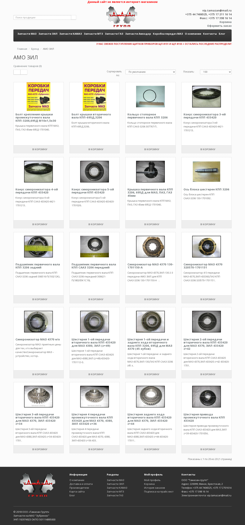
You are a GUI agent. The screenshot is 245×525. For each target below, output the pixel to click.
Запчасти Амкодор (138, 33)
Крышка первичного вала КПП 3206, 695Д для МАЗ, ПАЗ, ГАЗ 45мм (150, 192)
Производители (79, 487)
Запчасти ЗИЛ (47, 33)
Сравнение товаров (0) (27, 66)
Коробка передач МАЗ (168, 33)
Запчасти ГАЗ (114, 33)
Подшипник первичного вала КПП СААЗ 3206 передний (94, 265)
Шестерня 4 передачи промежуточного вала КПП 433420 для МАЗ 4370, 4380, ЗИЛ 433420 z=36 (92, 419)
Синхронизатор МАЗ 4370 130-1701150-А (150, 265)
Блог (222, 33)
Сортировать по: (113, 73)
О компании (193, 33)
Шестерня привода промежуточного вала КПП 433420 (204, 417)
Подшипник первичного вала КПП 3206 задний (38, 265)
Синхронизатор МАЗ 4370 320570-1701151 (203, 265)
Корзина (149, 484)
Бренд (35, 49)
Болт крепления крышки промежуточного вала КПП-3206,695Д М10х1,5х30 (36, 117)
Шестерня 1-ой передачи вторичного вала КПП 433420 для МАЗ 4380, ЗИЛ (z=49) (94, 342)
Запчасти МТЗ (93, 33)
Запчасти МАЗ (27, 33)
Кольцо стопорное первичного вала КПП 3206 (147, 115)
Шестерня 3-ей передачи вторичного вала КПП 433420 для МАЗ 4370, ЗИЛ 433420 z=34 (38, 419)
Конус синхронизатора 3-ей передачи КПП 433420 (205, 115)
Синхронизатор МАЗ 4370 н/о (38, 339)
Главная (22, 49)
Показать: (188, 71)
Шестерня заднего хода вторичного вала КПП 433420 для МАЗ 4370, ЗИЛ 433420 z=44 (149, 419)
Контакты (210, 33)
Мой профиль (152, 480)
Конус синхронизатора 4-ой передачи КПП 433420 (37, 190)
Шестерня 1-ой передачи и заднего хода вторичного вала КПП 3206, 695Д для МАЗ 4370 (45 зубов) (149, 344)
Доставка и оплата (81, 484)
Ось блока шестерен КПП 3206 (206, 189)
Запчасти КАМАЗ (70, 33)
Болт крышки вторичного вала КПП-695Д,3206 (91, 115)
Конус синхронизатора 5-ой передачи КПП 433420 (93, 190)
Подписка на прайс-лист (159, 491)
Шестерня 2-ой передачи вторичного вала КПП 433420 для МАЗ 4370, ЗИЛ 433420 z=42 (206, 344)
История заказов (154, 487)
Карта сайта (77, 491)
